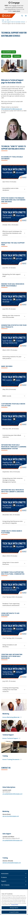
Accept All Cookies (14, 912)
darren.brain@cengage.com (10, 816)
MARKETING (6, 56)
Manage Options (14, 907)
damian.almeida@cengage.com (11, 862)
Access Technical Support (10, 738)
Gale (3, 20)
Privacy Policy (14, 904)
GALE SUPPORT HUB (8, 52)
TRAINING (17, 56)
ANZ (8, 20)
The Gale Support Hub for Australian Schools (13, 22)
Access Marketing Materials (11, 717)
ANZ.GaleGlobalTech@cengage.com (11, 109)
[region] (14, 902)
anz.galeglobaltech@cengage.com (12, 794)
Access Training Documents (11, 759)
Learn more (16, 11)
